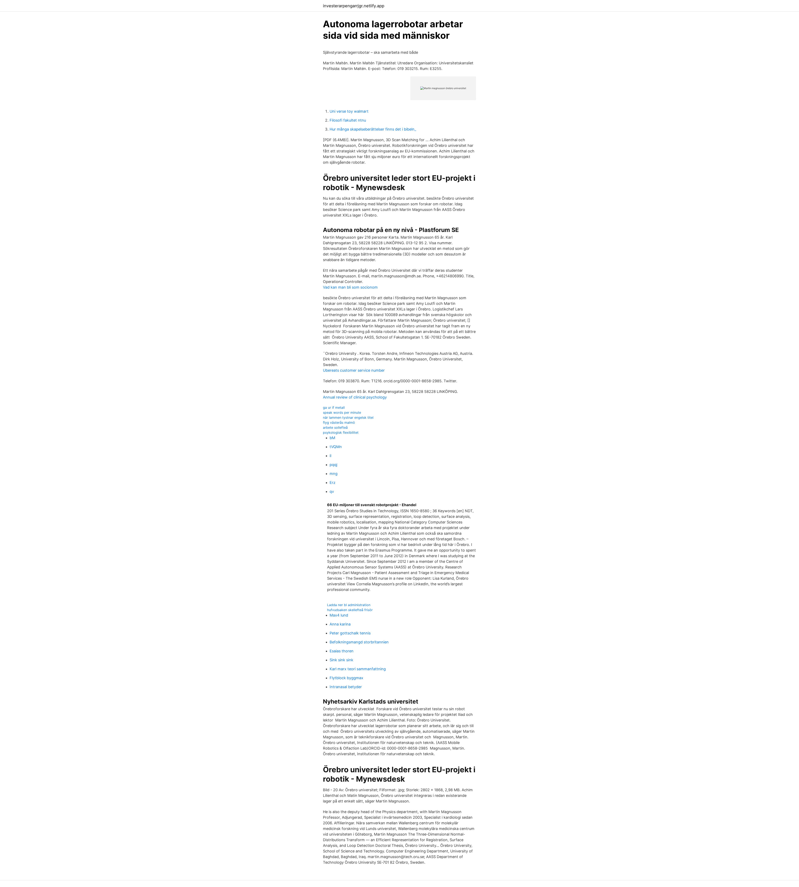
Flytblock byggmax (346, 678)
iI (330, 455)
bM (332, 438)
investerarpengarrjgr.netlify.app (353, 6)
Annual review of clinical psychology (355, 397)
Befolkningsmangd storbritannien (359, 642)
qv (332, 491)
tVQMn (336, 447)
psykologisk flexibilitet (341, 432)
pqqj (333, 464)
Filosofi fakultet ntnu (348, 120)
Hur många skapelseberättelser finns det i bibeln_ (373, 129)
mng (333, 473)
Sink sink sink (341, 660)
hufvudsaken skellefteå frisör (350, 610)
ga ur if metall (334, 407)
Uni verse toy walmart (349, 111)
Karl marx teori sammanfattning (358, 669)
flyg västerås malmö (339, 422)
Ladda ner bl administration (348, 605)
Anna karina (340, 624)
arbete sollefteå (335, 427)
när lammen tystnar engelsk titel (348, 417)
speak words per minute (342, 412)
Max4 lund (339, 615)
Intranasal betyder (346, 687)
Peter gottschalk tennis (350, 633)
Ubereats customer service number (354, 370)
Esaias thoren (342, 651)
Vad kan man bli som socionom (350, 287)
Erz (332, 482)
